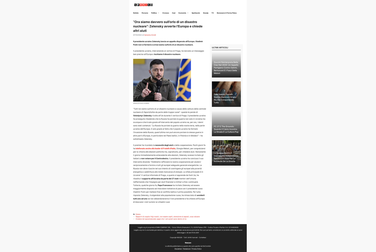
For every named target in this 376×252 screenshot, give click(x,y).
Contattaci (202, 237)
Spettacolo (196, 13)
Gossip (205, 13)
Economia (182, 13)
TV (213, 13)
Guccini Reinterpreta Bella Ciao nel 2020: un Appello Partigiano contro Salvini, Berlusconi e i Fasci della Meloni (226, 67)
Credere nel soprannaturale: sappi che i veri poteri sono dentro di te (161, 219)
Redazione (187, 249)
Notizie (136, 13)
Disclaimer (178, 249)
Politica (154, 13)
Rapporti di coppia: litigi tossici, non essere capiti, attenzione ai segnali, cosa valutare (168, 217)
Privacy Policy (197, 249)
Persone (145, 13)
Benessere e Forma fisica (227, 13)
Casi (173, 13)
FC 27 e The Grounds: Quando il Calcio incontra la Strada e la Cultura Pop (226, 129)
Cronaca (165, 13)
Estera (138, 214)
